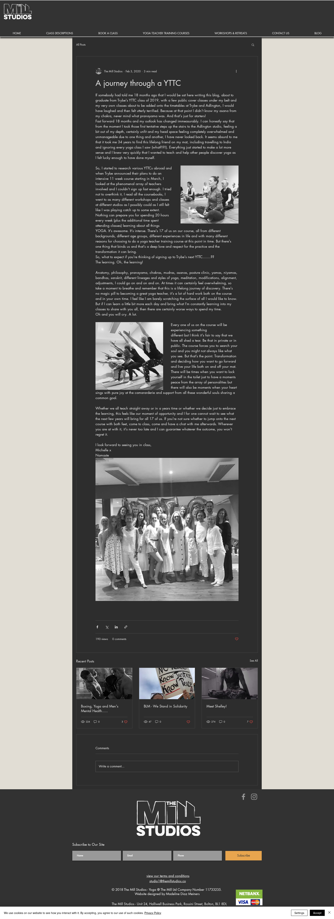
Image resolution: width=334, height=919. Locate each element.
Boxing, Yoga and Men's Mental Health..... (99, 708)
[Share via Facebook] (97, 627)
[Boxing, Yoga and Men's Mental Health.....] (104, 683)
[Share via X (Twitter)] (107, 627)
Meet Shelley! (216, 706)
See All (254, 660)
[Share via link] (126, 627)
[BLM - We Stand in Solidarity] (167, 683)
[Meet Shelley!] (230, 683)
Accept (317, 913)
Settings (299, 913)
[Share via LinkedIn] (116, 627)
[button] (59, 33)
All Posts (81, 44)
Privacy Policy (152, 913)
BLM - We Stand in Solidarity (165, 706)
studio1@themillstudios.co (167, 881)
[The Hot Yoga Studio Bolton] (243, 797)
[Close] (329, 913)
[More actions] (236, 71)
